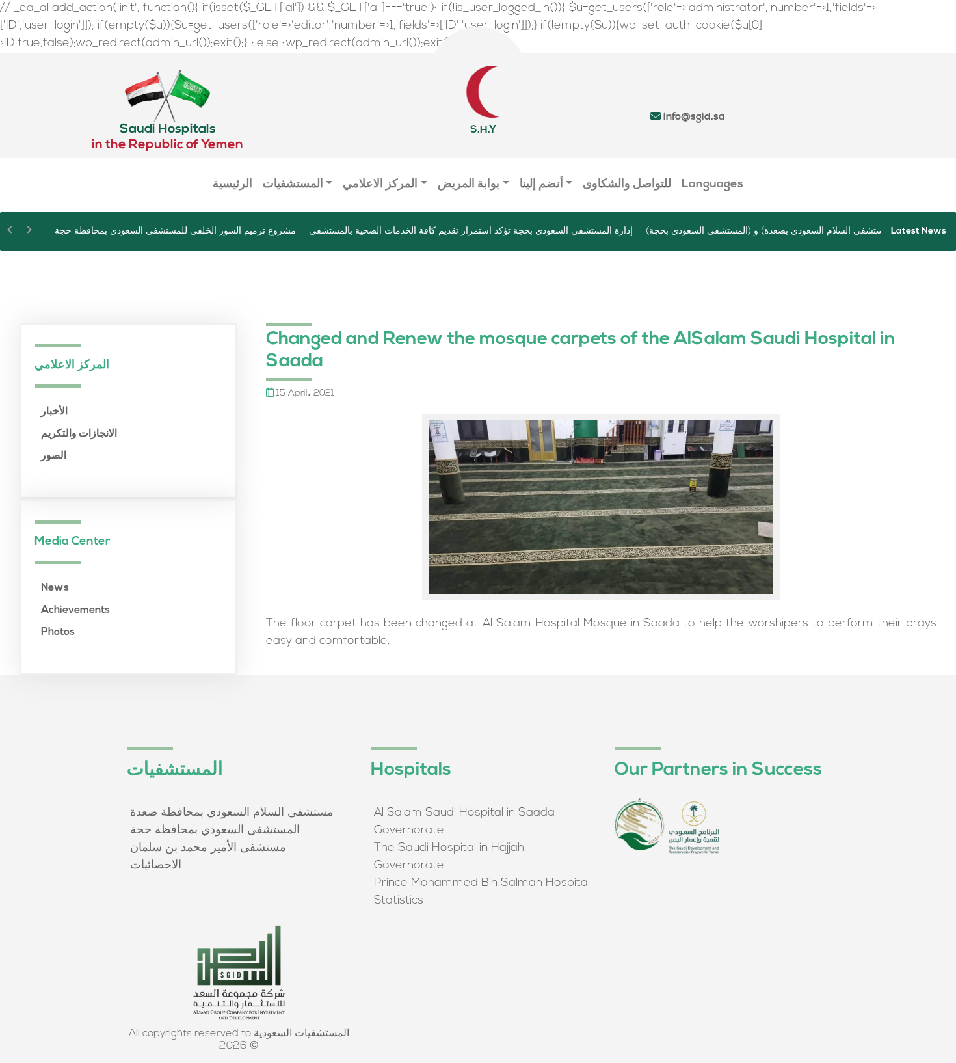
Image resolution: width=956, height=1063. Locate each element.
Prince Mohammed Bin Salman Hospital (482, 883)
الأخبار (54, 412)
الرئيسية (232, 185)
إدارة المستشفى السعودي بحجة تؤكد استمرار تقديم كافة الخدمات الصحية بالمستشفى (471, 231)
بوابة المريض (468, 185)
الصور (53, 456)
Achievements (75, 610)
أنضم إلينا (541, 185)
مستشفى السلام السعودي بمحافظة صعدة (232, 813)
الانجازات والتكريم (79, 434)
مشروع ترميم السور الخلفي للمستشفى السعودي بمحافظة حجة (175, 231)
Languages (712, 185)
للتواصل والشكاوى (627, 185)
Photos (58, 632)
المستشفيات (293, 185)
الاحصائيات (155, 866)
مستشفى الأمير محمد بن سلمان (208, 848)
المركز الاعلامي (380, 185)
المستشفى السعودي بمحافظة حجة (215, 831)
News (55, 588)
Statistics (398, 901)
